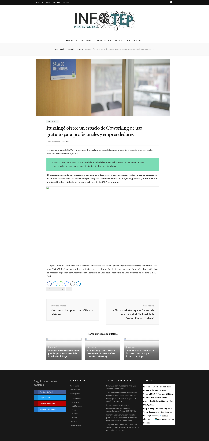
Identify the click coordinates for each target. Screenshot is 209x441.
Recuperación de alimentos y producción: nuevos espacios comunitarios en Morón (118, 408)
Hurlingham (76, 398)
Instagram (56, 2)
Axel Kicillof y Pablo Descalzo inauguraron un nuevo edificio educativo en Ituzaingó (101, 353)
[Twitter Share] (55, 283)
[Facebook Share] (49, 283)
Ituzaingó (52, 121)
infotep (50, 289)
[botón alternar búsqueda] (171, 2)
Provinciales (87, 40)
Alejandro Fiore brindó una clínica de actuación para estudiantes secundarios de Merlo (122, 427)
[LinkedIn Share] (78, 283)
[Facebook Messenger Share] (66, 283)
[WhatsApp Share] (61, 283)
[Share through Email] (72, 283)
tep (69, 289)
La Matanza (77, 406)
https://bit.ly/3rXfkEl (55, 269)
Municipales (103, 40)
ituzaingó (60, 289)
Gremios (119, 40)
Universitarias (134, 40)
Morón (74, 417)
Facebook (39, 2)
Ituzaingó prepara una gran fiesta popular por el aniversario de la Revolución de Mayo (63, 353)
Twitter (47, 2)
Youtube (66, 2)
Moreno (75, 414)
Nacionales (71, 40)
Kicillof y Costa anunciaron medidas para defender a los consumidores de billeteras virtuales (121, 418)
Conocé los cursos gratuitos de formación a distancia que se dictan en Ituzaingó (140, 353)
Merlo (74, 410)
